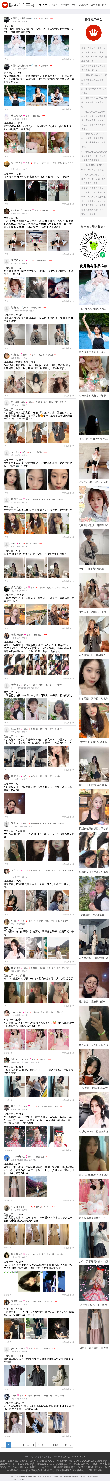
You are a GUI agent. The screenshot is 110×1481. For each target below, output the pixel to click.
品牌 (74, 4)
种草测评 (65, 4)
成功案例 (95, 4)
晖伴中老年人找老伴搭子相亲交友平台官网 (35, 1476)
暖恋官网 (14, 1476)
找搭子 (105, 4)
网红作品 (42, 4)
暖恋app (55, 1476)
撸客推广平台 (21, 5)
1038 (55, 1445)
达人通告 (53, 4)
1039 (64, 1445)
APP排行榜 (19, 1479)
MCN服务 (84, 4)
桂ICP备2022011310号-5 (74, 1456)
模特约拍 (67, 1476)
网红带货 (75, 1476)
